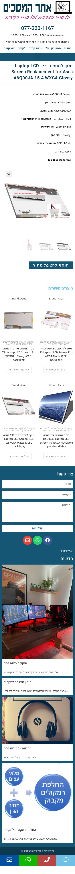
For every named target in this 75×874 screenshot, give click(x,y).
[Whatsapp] (37, 540)
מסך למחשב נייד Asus (53, 343)
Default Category (64, 341)
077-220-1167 (37, 28)
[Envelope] (27, 540)
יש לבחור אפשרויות (56, 369)
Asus (61, 298)
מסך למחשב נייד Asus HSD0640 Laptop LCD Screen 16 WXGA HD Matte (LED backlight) (56, 440)
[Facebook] (47, 540)
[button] (38, 56)
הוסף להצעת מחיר (51, 265)
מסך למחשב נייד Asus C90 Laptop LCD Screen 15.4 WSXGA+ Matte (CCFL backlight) (18, 440)
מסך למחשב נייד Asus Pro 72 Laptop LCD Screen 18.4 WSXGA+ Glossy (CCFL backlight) (18, 354)
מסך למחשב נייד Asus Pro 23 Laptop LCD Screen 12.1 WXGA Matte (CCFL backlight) (56, 354)
